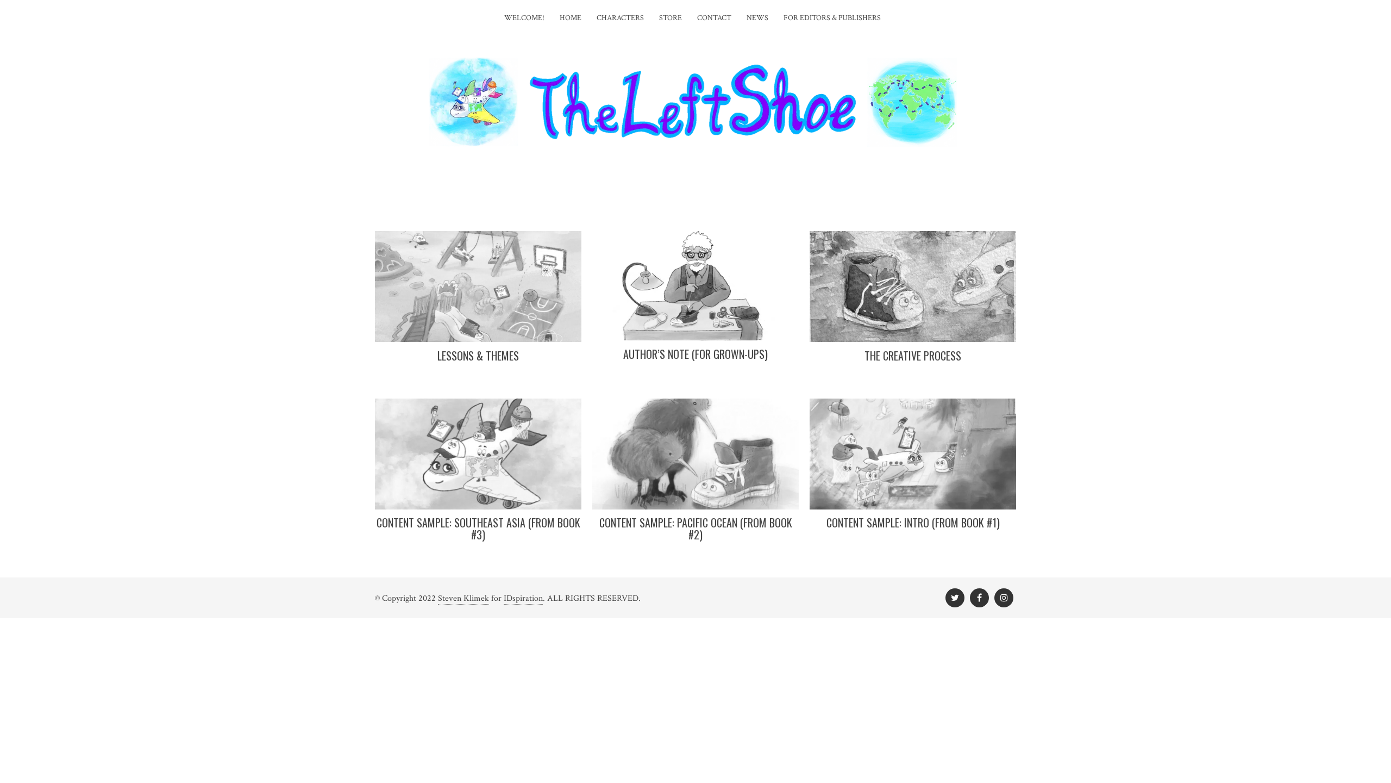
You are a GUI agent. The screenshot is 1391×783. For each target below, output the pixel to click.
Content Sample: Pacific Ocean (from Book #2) (695, 528)
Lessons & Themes (478, 355)
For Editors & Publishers (832, 18)
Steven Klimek (463, 598)
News (757, 18)
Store (670, 18)
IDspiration (523, 598)
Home (570, 18)
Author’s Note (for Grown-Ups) (695, 354)
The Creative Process (912, 355)
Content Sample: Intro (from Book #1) (913, 522)
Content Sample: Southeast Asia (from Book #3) (478, 528)
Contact (714, 18)
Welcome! (524, 18)
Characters (620, 18)
